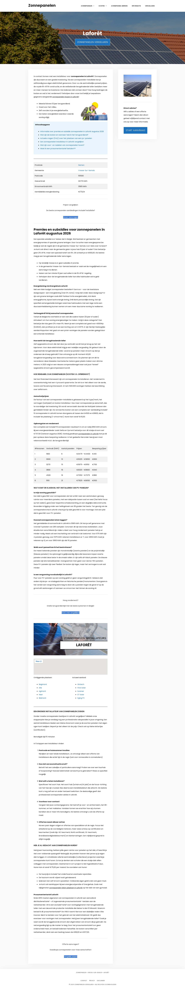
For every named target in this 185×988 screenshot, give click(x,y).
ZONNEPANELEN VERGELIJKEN (92, 42)
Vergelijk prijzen (70, 956)
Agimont (42, 691)
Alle (40, 688)
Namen (81, 165)
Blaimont (42, 698)
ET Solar (80, 694)
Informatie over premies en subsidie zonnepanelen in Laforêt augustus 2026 (72, 131)
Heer (41, 694)
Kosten (102, 6)
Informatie (136, 6)
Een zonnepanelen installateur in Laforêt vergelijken (62, 141)
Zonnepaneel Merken (119, 6)
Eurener (80, 691)
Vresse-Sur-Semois (86, 170)
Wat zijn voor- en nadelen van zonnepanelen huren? (62, 145)
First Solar (81, 688)
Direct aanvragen (70, 217)
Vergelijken (150, 6)
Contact (83, 981)
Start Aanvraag (135, 130)
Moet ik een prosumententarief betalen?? (58, 148)
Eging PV (81, 698)
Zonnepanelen (42, 5)
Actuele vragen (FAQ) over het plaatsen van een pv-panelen (66, 138)
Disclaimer (101, 981)
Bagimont (43, 684)
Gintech (80, 684)
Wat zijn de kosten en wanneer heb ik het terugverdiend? (64, 135)
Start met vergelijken (70, 612)
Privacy (92, 981)
